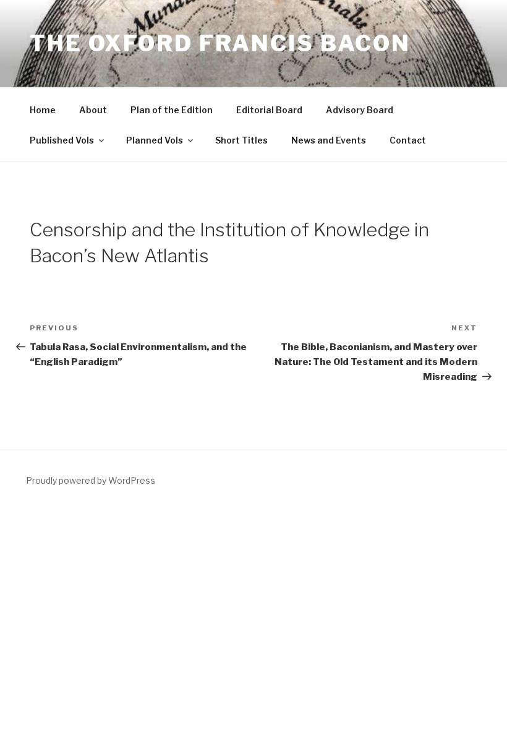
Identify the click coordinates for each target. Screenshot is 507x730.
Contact (408, 140)
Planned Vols (154, 140)
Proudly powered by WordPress (90, 480)
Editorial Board (269, 110)
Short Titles (241, 140)
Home (43, 110)
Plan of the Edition (171, 110)
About (93, 110)
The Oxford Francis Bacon (220, 43)
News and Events (328, 140)
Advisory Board (359, 110)
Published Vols (62, 140)
